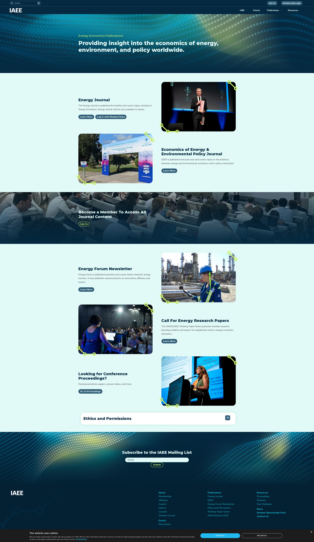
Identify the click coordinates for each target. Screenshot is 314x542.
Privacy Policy (81, 539)
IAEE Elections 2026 (218, 515)
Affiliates (163, 500)
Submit (157, 464)
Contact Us (263, 516)
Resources (293, 10)
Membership (165, 496)
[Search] (38, 3)
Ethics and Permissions (219, 507)
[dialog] (157, 535)
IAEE (242, 10)
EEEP (210, 500)
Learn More (86, 116)
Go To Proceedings (90, 391)
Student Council (167, 515)
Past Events (165, 524)
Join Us (272, 3)
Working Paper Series (219, 511)
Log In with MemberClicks (111, 116)
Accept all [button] (220, 536)
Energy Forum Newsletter (221, 504)
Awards (162, 504)
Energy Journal (215, 496)
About (162, 492)
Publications (273, 10)
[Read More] (227, 417)
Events (256, 10)
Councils (163, 511)
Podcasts (261, 500)
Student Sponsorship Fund (271, 512)
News (260, 509)
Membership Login (292, 3)
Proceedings (263, 496)
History (162, 507)
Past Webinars (264, 504)
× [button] (311, 532)
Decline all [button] (262, 536)
